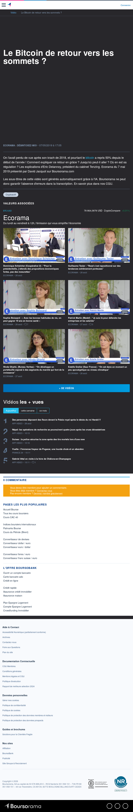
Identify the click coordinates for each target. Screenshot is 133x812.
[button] (3, 4)
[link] (24, 632)
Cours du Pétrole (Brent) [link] (15, 532)
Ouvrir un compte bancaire (17, 572)
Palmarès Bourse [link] (12, 528)
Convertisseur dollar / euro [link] (16, 543)
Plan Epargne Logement (15, 602)
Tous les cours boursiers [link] (15, 513)
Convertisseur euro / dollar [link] (16, 547)
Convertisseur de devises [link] (16, 539)
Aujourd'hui (11, 410)
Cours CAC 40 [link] (10, 517)
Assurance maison (12, 595)
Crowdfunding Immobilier (16, 610)
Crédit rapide (10, 587)
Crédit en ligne (10, 580)
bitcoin (90, 157)
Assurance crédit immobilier (17, 591)
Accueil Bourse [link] (10, 509)
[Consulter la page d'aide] (116, 5)
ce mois (43, 410)
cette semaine (27, 410)
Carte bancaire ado (13, 576)
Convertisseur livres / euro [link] (16, 554)
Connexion (126, 5)
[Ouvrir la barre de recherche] (112, 5)
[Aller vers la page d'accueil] (9, 5)
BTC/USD (7, 210)
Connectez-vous (44, 490)
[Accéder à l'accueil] (4, 12)
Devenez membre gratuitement (48, 493)
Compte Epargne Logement (17, 606)
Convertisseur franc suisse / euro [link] (20, 558)
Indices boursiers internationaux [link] (19, 524)
